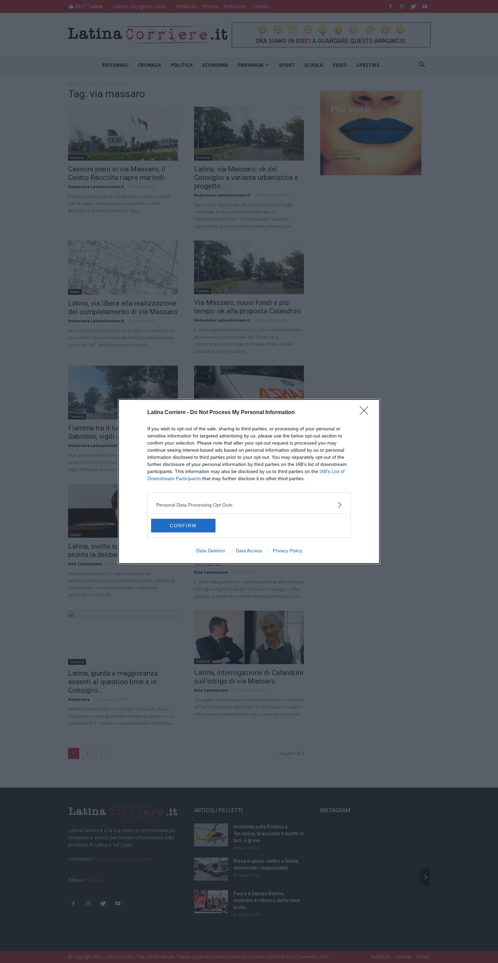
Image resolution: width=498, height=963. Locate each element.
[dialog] (249, 481)
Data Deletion (210, 550)
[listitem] (249, 504)
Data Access (249, 550)
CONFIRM (183, 525)
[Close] (366, 412)
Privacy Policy (287, 550)
